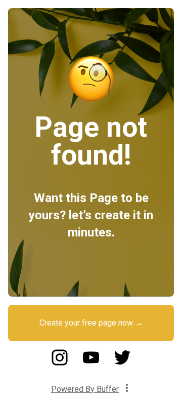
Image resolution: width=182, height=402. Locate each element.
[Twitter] (122, 363)
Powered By (85, 389)
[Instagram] (59, 363)
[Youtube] (91, 363)
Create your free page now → (91, 323)
